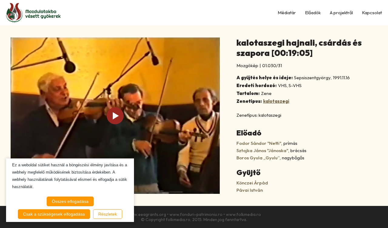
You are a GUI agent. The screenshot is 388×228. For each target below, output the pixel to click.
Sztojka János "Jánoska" (262, 150)
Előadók (313, 12)
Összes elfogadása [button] (70, 201)
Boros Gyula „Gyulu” (258, 158)
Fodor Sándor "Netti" (258, 143)
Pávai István (249, 190)
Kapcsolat (372, 12)
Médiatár (287, 12)
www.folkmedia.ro (243, 214)
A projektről (341, 12)
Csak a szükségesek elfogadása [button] (54, 214)
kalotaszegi (276, 101)
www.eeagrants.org (146, 214)
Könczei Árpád (252, 183)
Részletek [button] (107, 214)
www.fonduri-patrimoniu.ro (195, 214)
